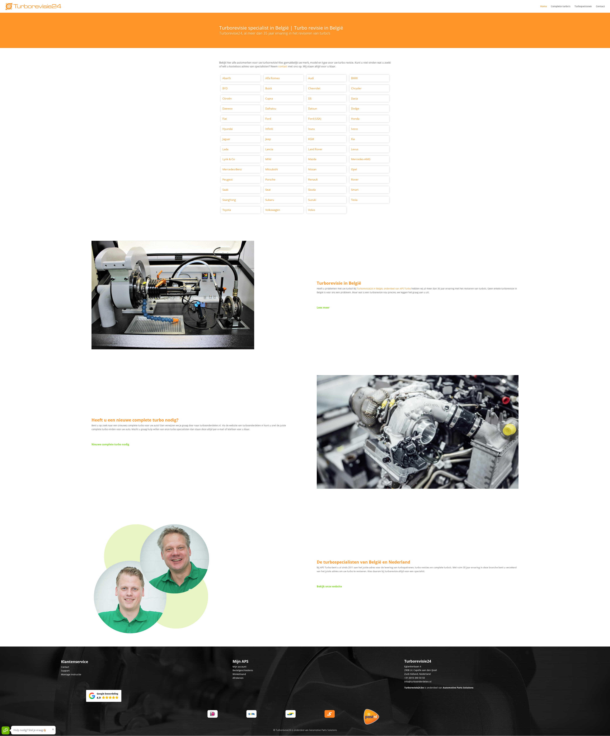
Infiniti (269, 129)
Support (65, 670)
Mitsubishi (271, 169)
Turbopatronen (583, 6)
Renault (313, 179)
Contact (600, 6)
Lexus (354, 149)
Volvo (311, 210)
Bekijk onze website (329, 586)
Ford (268, 118)
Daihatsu (270, 108)
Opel (354, 169)
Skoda (312, 190)
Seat (268, 190)
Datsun (312, 108)
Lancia (269, 149)
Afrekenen (238, 677)
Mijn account (239, 666)
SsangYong (229, 200)
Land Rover (315, 149)
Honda (355, 118)
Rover (355, 179)
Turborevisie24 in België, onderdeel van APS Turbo (384, 288)
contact (282, 66)
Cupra (269, 98)
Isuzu (311, 129)
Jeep (268, 139)
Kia (353, 139)
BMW (354, 78)
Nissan (312, 169)
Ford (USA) (314, 118)
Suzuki (312, 200)
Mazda (312, 159)
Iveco (354, 129)
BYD (225, 88)
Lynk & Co (228, 159)
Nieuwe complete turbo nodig (110, 444)
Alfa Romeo (272, 78)
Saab (225, 190)
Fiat (224, 118)
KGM (311, 139)
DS (310, 98)
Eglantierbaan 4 (412, 666)
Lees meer (323, 307)
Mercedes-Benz (232, 169)
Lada (225, 149)
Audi (311, 78)
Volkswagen (272, 210)
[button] (103, 696)
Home (543, 6)
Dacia (354, 98)
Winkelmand (239, 674)
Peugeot (227, 179)
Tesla (354, 200)
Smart (355, 190)
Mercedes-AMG (360, 159)
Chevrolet (314, 88)
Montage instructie (71, 674)
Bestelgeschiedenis (243, 670)
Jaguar (226, 139)
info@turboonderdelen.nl (417, 681)
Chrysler (356, 88)
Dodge (355, 108)
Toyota (226, 210)
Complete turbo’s (560, 6)
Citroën (227, 98)
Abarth (226, 78)
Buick (268, 88)
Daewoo (227, 108)
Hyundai (227, 129)
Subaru (269, 200)
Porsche (270, 179)
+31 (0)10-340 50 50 (414, 677)
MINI (268, 159)
